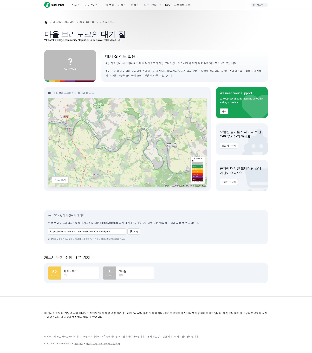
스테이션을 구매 (238, 71)
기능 (120, 4)
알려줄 (154, 75)
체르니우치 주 (87, 22)
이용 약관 (85, 239)
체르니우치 (70, 271)
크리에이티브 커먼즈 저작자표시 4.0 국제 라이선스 (94, 336)
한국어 (260, 5)
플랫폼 (110, 4)
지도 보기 (60, 179)
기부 (224, 111)
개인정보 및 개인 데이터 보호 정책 (103, 343)
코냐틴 (122, 271)
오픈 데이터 (150, 4)
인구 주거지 (91, 4)
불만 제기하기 (229, 145)
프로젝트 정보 (182, 4)
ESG (167, 4)
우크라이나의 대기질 (63, 22)
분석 (133, 4)
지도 (74, 4)
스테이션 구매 (229, 182)
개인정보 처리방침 (101, 239)
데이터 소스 (170, 186)
